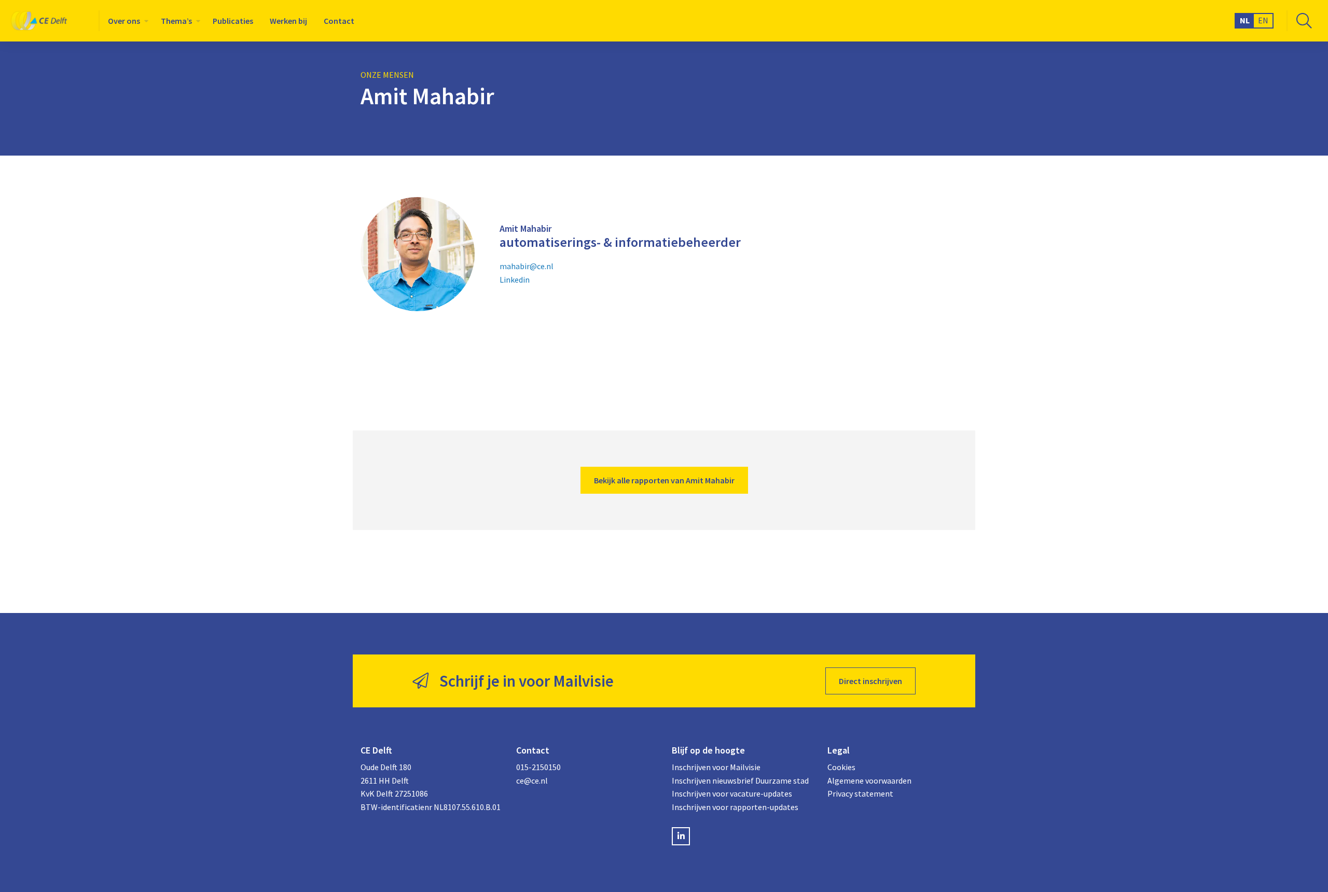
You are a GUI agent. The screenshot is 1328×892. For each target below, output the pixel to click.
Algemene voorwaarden (869, 780)
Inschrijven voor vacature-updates (732, 793)
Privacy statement (860, 793)
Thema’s (176, 21)
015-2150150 (538, 767)
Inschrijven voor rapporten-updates (735, 807)
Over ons (124, 21)
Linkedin (515, 279)
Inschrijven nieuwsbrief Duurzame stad (740, 780)
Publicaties (233, 21)
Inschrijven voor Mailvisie (716, 767)
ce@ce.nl (532, 780)
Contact (339, 21)
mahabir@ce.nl (527, 266)
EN (1263, 20)
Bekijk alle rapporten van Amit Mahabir (664, 480)
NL (1245, 20)
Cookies (841, 767)
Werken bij (288, 21)
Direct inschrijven (870, 681)
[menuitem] (126, 21)
